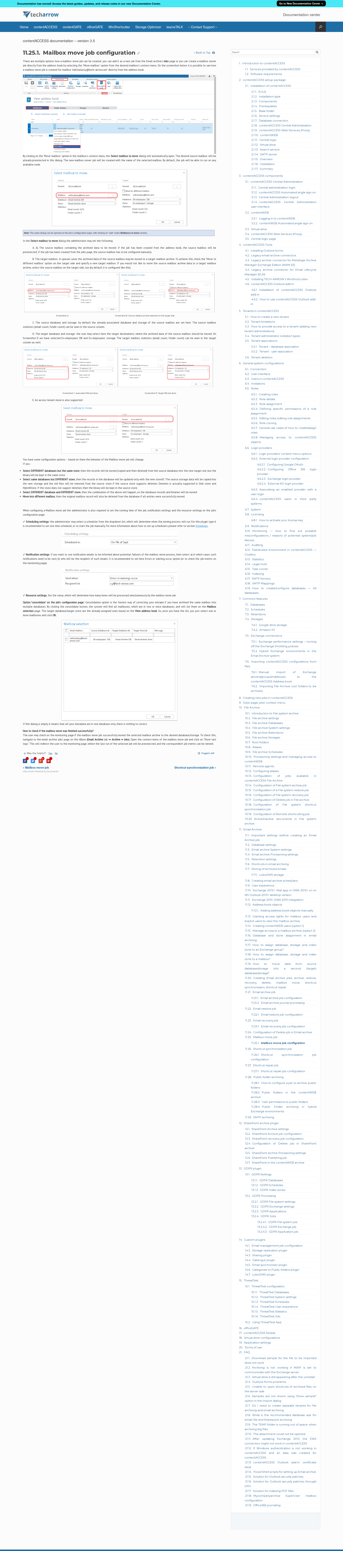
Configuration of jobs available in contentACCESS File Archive (280, 778)
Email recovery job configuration (283, 1026)
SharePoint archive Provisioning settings (279, 1153)
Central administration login (276, 187)
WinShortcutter (119, 26)
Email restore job (264, 1008)
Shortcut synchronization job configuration (283, 1057)
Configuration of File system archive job (280, 785)
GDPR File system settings (277, 1201)
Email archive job (264, 992)
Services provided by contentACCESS (275, 69)
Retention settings (264, 859)
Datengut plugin (263, 1260)
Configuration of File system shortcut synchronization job (280, 807)
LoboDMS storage (271, 874)
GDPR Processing (264, 1195)
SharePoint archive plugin (261, 1123)
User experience (263, 885)
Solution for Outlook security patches (278, 1476)
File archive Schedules (267, 752)
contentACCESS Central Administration (285, 125)
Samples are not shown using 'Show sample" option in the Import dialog (280, 1398)
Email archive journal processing (283, 1002)
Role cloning (267, 423)
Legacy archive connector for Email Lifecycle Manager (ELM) (280, 272)
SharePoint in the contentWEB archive (278, 1162)
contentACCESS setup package (264, 80)
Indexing (258, 573)
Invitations (258, 383)
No (56, 753)
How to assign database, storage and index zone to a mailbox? (280, 957)
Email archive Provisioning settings (275, 854)
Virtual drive (268, 144)
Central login (268, 140)
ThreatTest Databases (274, 1292)
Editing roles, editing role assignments (284, 418)
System (256, 509)
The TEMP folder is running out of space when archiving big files (280, 1427)
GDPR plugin (252, 1168)
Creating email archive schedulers (275, 880)
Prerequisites (268, 106)
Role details (267, 399)
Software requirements (266, 74)
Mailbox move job (265, 1037)
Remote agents (263, 766)
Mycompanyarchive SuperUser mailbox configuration (280, 1498)
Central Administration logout (279, 197)
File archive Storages (266, 737)
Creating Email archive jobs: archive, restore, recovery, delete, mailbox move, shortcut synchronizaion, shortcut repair (280, 982)
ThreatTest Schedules (274, 1302)
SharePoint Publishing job (269, 1157)
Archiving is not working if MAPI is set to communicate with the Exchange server (280, 1370)
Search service (270, 149)
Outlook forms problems (269, 1382)
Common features (255, 598)
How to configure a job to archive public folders (283, 1085)
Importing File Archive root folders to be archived (283, 689)
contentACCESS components (263, 175)
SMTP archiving (263, 1117)
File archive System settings (271, 728)
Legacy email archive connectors (273, 255)
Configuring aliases (266, 771)
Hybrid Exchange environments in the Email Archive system (283, 653)
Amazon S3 (267, 630)
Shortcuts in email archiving (270, 864)
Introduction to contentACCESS (263, 63)
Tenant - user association (276, 351)
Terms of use (253, 1347)
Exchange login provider (284, 478)
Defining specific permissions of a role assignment (283, 411)
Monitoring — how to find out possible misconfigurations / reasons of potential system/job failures (280, 535)
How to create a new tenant (269, 317)
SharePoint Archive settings (270, 1129)
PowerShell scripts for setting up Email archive (284, 1472)
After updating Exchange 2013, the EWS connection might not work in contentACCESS (280, 1441)
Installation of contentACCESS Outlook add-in (283, 292)
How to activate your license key (281, 520)
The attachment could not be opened (279, 1434)
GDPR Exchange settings (277, 1206)
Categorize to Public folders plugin (275, 1269)
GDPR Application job (283, 1231)
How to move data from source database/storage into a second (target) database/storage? (280, 968)
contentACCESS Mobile (259, 1333)
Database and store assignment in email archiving (280, 938)
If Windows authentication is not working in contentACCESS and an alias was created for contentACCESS (280, 1453)
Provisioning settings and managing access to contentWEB (280, 759)
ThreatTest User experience (279, 1306)
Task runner (260, 569)
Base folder (266, 111)
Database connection (273, 120)
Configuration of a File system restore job (281, 790)
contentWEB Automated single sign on (286, 223)
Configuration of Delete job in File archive (281, 799)
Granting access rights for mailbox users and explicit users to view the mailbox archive (280, 919)
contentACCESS (45, 26)
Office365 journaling (266, 1505)
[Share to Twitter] (33, 762)
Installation (267, 164)
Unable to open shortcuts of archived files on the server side (280, 1389)
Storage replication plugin (269, 1250)
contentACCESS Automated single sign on (287, 192)
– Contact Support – (202, 26)
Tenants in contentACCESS (261, 311)
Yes (50, 753)
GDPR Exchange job (282, 1227)
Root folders (260, 742)
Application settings (257, 1342)
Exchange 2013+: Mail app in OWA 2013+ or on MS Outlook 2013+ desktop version (280, 893)
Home (24, 26)
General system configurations (263, 363)
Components (268, 101)
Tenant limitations (263, 321)
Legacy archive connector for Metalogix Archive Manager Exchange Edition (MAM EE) (280, 263)
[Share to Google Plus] (41, 762)
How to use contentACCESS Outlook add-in (283, 302)
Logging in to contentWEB (277, 218)
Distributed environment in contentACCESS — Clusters (280, 552)
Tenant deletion (261, 357)
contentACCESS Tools (257, 244)
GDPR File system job (282, 1222)
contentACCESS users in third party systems (283, 501)
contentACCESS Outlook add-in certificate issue (280, 1465)
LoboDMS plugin (263, 1274)
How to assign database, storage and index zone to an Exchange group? (280, 947)
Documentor (53, 771)
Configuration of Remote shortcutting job (281, 814)
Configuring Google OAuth (285, 464)
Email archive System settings (272, 849)
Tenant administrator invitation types (275, 336)
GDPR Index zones (272, 1190)
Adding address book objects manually (286, 910)
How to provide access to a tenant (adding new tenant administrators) (280, 329)
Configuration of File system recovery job (281, 795)
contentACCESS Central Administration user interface (283, 204)
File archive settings (265, 718)
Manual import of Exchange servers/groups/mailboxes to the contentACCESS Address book (283, 676)
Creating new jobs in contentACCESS (268, 698)
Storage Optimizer (148, 26)
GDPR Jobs (268, 1216)
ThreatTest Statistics (273, 1311)
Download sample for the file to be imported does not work (280, 1360)
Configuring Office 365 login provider (286, 472)
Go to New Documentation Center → (301, 3)
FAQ (247, 1352)
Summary (266, 169)
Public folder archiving (268, 1077)
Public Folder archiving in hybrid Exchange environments (283, 1109)
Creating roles (268, 394)
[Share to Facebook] (25, 762)
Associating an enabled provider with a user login (283, 492)
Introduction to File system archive (275, 713)
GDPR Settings (261, 1174)
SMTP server (268, 154)
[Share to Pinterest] (48, 762)
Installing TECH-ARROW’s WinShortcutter (279, 279)
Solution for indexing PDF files (273, 1491)
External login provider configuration (284, 458)
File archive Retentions (267, 732)
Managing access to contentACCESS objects (283, 440)
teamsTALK (174, 26)
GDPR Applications (273, 1211)
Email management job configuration (277, 1245)
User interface (260, 374)
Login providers (261, 448)
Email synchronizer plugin (269, 1265)
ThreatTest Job (270, 1316)
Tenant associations (264, 340)
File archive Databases (267, 723)
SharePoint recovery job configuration (278, 1138)
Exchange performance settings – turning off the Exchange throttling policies (283, 644)
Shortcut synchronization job (272, 1049)
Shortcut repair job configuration (283, 1071)
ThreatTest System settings (278, 1297)
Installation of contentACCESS (270, 85)
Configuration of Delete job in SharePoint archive (280, 1146)
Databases (257, 604)
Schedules (258, 609)
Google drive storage (273, 625)
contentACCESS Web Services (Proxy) (284, 130)
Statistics (258, 559)
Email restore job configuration (282, 1014)
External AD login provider (286, 483)
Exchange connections (266, 635)
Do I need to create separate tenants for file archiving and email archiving (280, 1408)
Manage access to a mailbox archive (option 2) (284, 930)
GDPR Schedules (271, 1185)
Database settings (264, 844)
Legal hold (259, 564)
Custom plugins (254, 1239)
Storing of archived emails (268, 869)
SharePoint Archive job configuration (277, 1134)
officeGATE (95, 26)
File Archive (252, 707)
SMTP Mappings (263, 583)
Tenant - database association (279, 346)
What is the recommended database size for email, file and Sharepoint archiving (280, 1417)
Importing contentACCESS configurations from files (280, 664)
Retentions (258, 614)
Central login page (263, 238)
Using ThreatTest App (267, 1322)
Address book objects (267, 904)
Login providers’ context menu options (285, 453)
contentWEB (269, 135)
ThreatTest (251, 1280)
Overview (266, 159)
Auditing (257, 545)
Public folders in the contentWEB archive (283, 1095)
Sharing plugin (262, 1255)
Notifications (259, 526)
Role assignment (270, 404)
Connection (258, 369)
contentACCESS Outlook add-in (272, 284)
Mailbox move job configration (283, 1043)
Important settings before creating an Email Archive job (280, 838)
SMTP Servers (261, 578)
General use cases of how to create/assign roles (283, 430)
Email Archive (252, 829)
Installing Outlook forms (267, 250)
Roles (255, 388)
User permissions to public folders (285, 1102)
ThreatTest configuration (268, 1286)
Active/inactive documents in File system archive (280, 821)
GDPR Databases (271, 1180)
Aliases (257, 747)
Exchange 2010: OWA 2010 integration (277, 899)
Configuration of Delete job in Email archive (282, 1032)
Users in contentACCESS (267, 378)
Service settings (269, 115)
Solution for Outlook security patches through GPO (280, 1484)
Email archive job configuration (281, 998)
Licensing (257, 514)
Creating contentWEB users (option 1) (278, 926)
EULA (262, 91)
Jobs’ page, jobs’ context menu (264, 702)
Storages (257, 619)
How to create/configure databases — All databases (280, 591)
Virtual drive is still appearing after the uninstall (283, 1377)
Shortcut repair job (266, 1065)
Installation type (269, 96)
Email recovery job (265, 1020)
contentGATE (72, 26)
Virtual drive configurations (262, 1337)
